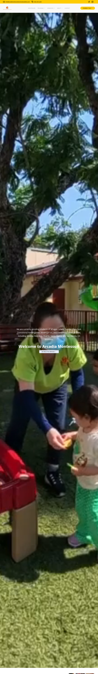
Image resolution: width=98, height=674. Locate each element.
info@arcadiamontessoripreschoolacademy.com (18, 1)
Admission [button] (50, 8)
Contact (67, 8)
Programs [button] (41, 8)
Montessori (31, 8)
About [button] (59, 8)
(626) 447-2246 (37, 1)
